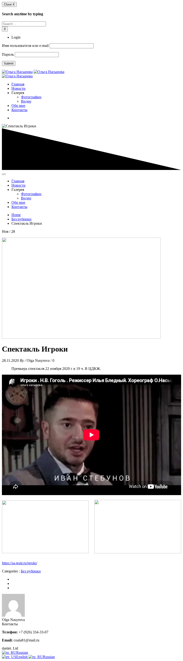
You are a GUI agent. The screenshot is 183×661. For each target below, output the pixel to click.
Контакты (19, 110)
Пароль (8, 54)
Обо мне (18, 106)
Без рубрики (21, 219)
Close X (9, 4)
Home (16, 215)
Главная (17, 84)
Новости (18, 88)
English (22, 657)
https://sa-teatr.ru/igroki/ (19, 563)
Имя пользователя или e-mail (25, 46)
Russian (22, 653)
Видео (26, 101)
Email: (7, 640)
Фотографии (31, 97)
